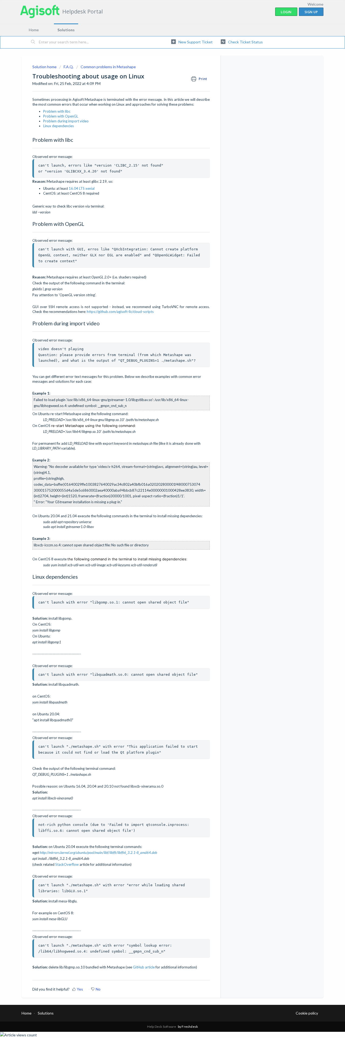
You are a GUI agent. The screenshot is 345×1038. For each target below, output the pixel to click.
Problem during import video (66, 121)
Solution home (44, 66)
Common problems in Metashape (108, 66)
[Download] (162, 463)
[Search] (33, 42)
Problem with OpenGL (60, 116)
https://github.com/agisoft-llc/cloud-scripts (120, 311)
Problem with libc (56, 111)
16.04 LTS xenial (82, 188)
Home (34, 29)
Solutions (66, 29)
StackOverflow (67, 864)
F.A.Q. (69, 66)
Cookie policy (307, 1013)
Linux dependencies (58, 126)
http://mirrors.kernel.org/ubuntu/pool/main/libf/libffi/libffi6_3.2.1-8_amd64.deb (98, 852)
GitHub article (144, 967)
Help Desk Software (162, 1027)
